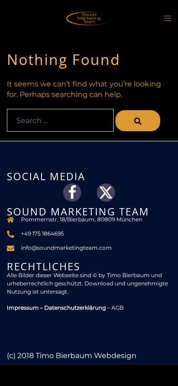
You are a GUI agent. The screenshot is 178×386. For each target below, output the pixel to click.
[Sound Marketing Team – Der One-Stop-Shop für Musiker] (89, 18)
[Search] (137, 120)
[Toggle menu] (167, 19)
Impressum (23, 307)
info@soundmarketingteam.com (66, 247)
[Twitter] (106, 192)
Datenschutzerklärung (75, 307)
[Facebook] (72, 192)
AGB (117, 307)
